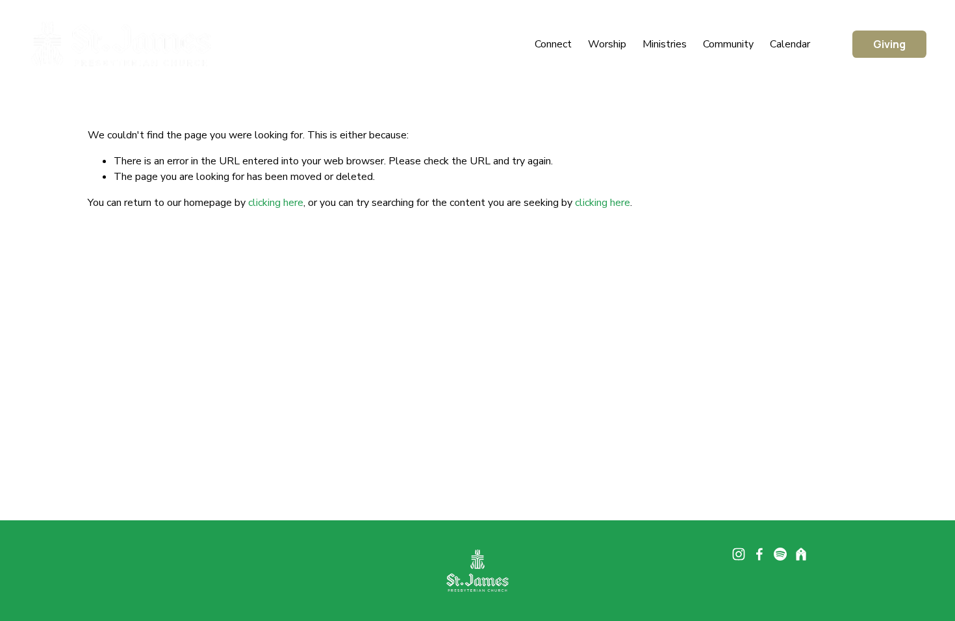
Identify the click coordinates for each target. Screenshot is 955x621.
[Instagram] (738, 554)
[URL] (801, 554)
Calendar (790, 44)
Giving (889, 44)
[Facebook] (759, 554)
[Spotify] (780, 554)
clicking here (275, 203)
